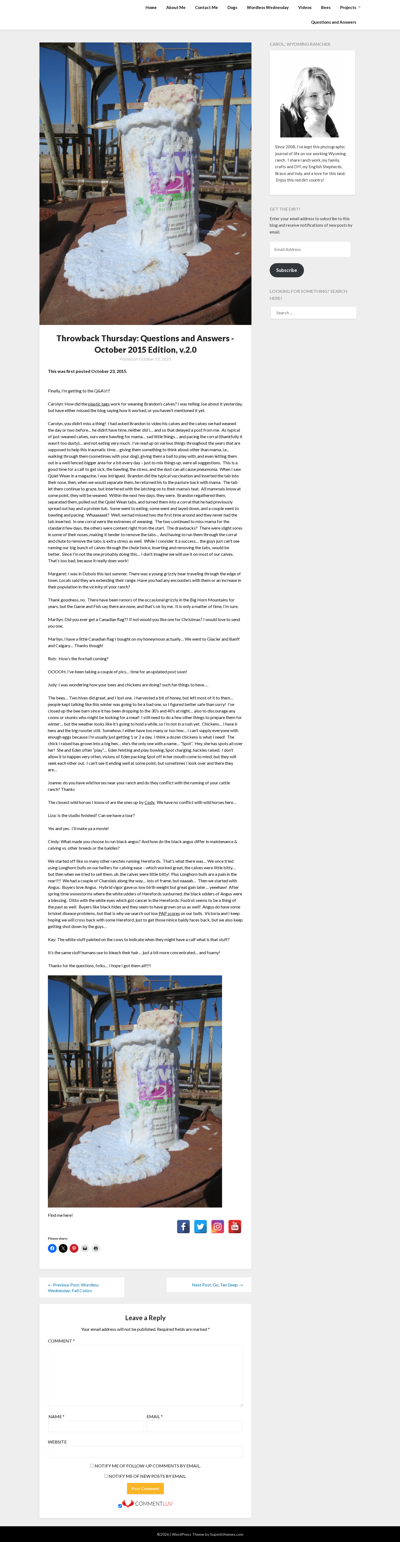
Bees (326, 7)
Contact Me (206, 7)
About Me (176, 7)
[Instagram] (217, 1226)
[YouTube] (235, 1226)
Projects (348, 7)
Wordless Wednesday (268, 7)
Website (57, 1441)
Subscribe (286, 270)
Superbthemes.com (226, 1534)
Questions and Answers (333, 22)
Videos (305, 7)
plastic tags (99, 403)
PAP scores (169, 913)
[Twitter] (200, 1226)
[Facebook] (183, 1226)
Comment (61, 1340)
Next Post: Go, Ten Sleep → (217, 1284)
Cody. (149, 802)
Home (151, 7)
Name (56, 1416)
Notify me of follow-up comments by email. (148, 1465)
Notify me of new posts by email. (147, 1476)
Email (155, 1416)
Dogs (232, 7)
